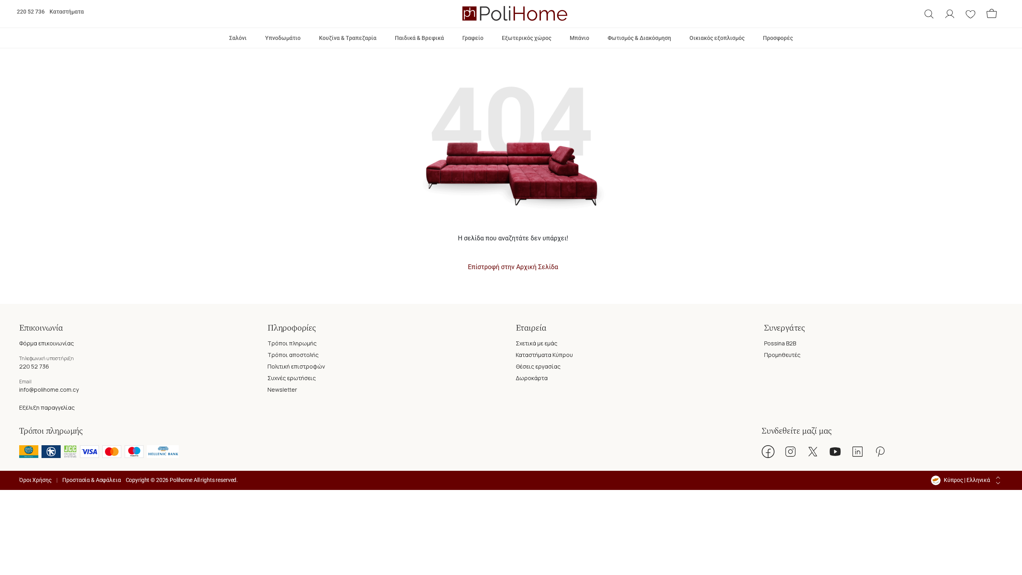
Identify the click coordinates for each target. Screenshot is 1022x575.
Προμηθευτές (782, 355)
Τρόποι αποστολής (293, 355)
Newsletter (282, 389)
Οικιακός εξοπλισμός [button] (717, 38)
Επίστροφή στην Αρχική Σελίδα (513, 267)
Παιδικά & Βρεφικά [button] (419, 38)
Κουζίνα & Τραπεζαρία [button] (347, 38)
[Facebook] (768, 451)
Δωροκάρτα (532, 378)
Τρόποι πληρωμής (292, 343)
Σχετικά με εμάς (536, 343)
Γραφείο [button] (472, 38)
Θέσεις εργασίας (538, 366)
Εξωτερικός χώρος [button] (526, 38)
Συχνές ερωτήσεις (291, 378)
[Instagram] (790, 451)
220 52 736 (31, 11)
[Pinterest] (879, 451)
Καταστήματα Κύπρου (544, 355)
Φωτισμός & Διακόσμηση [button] (639, 38)
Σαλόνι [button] (238, 38)
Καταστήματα (67, 11)
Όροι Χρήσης (35, 480)
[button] (929, 14)
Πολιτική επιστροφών (296, 366)
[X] (812, 451)
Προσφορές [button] (778, 38)
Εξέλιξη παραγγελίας (47, 407)
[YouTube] (835, 451)
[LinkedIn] (857, 451)
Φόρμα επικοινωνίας (46, 343)
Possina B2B (780, 343)
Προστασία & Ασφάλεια (91, 480)
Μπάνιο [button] (579, 38)
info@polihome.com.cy (49, 389)
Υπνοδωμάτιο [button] (283, 38)
